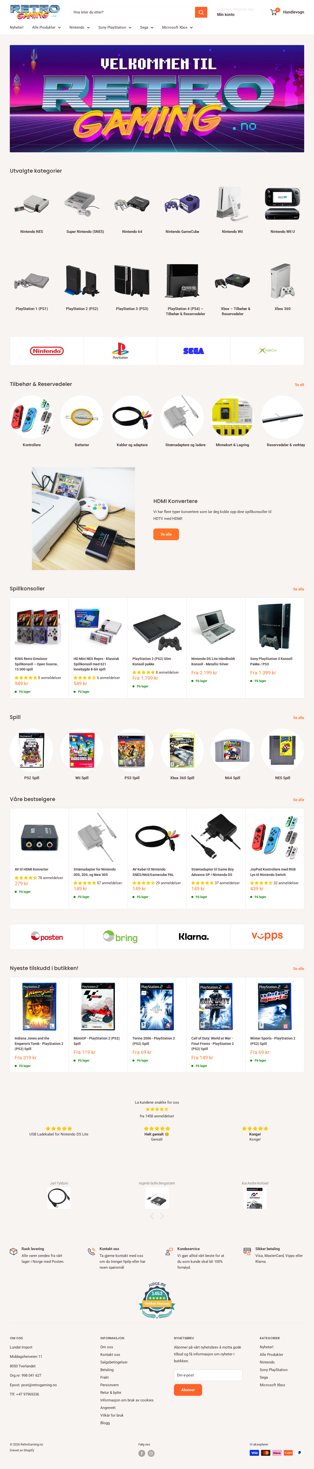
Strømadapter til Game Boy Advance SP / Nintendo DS (212, 872)
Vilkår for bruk (112, 1415)
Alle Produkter (43, 27)
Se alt (300, 384)
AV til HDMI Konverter (31, 869)
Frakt (104, 1377)
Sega (144, 27)
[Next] (304, 208)
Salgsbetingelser (114, 1362)
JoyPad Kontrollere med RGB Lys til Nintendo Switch (273, 872)
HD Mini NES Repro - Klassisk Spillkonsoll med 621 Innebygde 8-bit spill (96, 664)
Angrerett (108, 1408)
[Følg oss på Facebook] (141, 1453)
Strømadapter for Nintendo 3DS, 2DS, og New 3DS (95, 872)
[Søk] (201, 12)
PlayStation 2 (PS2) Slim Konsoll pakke (151, 661)
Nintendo (76, 27)
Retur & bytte (110, 1392)
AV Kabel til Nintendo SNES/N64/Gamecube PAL (153, 872)
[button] (153, 1216)
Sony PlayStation (112, 27)
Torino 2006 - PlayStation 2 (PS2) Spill (153, 1041)
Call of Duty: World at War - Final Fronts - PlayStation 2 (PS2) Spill (212, 1043)
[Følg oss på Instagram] (151, 1453)
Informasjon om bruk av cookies (127, 1400)
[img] (157, 1109)
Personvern (109, 1385)
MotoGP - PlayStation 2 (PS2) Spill (97, 1041)
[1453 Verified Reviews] (157, 1319)
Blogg (105, 1423)
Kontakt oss (110, 1354)
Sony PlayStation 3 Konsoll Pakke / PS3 (271, 661)
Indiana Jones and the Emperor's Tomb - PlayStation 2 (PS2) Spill (39, 1043)
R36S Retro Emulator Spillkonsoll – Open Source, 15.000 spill (36, 664)
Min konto (226, 14)
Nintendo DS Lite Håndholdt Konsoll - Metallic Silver (213, 661)
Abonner (188, 1390)
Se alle (166, 534)
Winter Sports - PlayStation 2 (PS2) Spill (272, 1041)
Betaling (107, 1370)
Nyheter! (17, 27)
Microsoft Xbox (174, 27)
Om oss (106, 1347)
